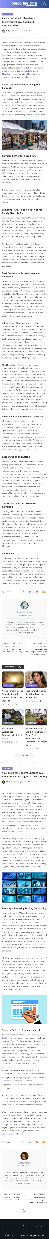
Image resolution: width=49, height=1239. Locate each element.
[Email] (43, 592)
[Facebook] (23, 592)
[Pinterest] (36, 592)
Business (7, 769)
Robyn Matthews (12, 31)
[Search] (44, 4)
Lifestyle (7, 14)
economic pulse (9, 1134)
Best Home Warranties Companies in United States (12, 733)
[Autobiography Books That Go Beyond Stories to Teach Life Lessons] (13, 679)
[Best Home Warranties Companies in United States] (13, 717)
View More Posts (24, 615)
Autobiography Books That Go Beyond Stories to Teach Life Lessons (12, 695)
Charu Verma (11, 781)
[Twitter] (30, 592)
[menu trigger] (5, 4)
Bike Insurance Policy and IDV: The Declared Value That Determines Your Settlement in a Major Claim (36, 737)
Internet (7, 1216)
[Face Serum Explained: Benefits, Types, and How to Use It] (36, 679)
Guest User (10, 1228)
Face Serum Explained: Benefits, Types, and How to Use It (36, 694)
